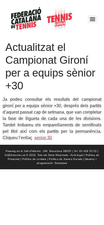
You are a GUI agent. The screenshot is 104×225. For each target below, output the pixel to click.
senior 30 (43, 137)
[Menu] (92, 19)
